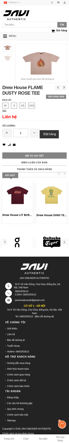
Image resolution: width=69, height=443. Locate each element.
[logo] (20, 14)
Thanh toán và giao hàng (34, 169)
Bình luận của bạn (34, 162)
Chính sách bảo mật (17, 414)
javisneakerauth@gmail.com (30, 300)
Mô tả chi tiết (34, 156)
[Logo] (34, 268)
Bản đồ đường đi (16, 340)
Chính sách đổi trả (16, 380)
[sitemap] (58, 2)
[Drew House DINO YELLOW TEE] (51, 195)
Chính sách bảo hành (18, 386)
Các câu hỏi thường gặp (19, 403)
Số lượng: (9, 125)
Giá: (4, 111)
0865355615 (21, 291)
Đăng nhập (13, 397)
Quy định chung (15, 409)
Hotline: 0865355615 (18, 351)
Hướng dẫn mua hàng (18, 363)
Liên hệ (11, 334)
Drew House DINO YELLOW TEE (51, 215)
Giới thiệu (12, 328)
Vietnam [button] (13, 2)
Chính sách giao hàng (18, 374)
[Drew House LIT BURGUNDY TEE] (17, 195)
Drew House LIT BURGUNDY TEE (17, 215)
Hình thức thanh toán (18, 369)
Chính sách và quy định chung (18, 433)
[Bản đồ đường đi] (44, 316)
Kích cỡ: (7, 100)
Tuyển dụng (13, 346)
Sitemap (11, 420)
